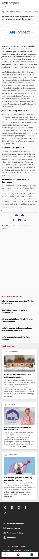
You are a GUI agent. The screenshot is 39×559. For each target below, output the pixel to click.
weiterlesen (8, 396)
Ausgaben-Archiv (13, 528)
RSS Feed (6, 547)
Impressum (6, 550)
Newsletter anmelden (15, 524)
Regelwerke (28, 550)
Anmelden (6, 226)
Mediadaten (11, 538)
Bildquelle (23, 547)
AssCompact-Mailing (15, 533)
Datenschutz (17, 550)
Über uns (15, 547)
